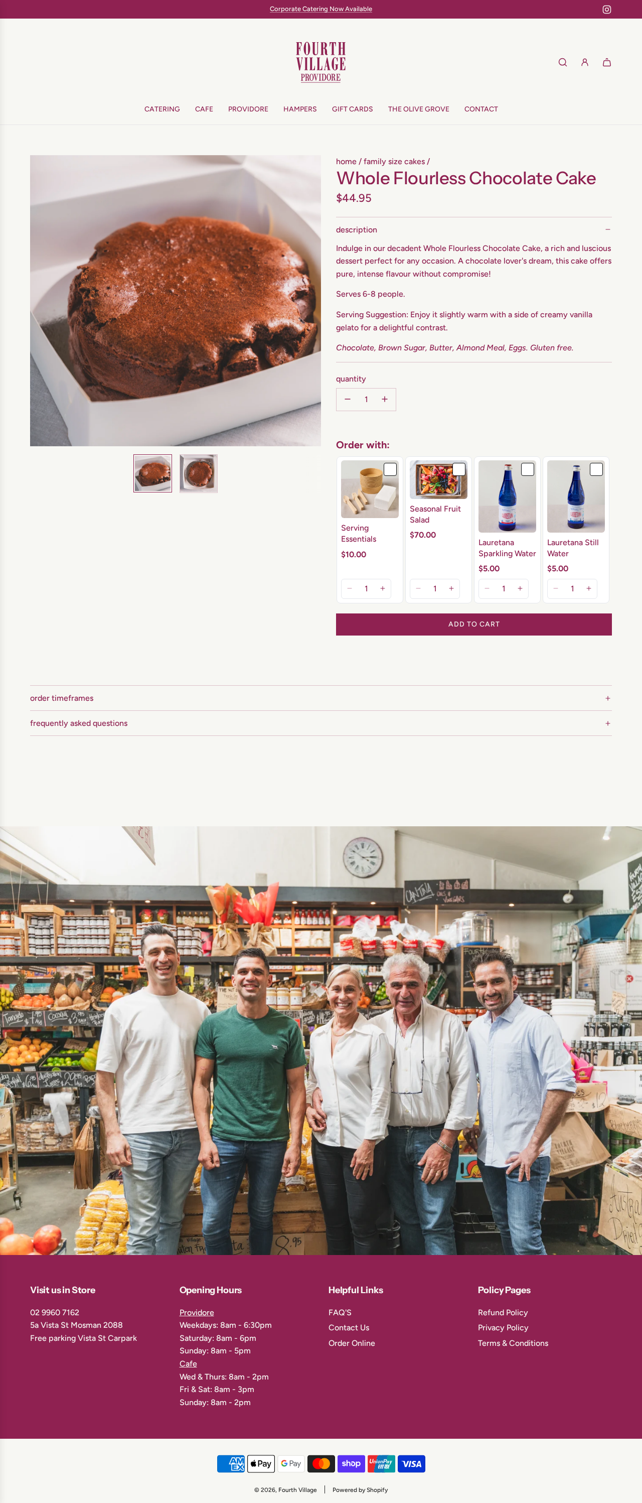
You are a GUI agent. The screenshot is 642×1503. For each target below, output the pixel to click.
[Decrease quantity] (348, 399)
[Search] (563, 62)
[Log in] (585, 62)
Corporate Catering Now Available (321, 9)
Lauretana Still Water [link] (573, 547)
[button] (43, 301)
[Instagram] (607, 10)
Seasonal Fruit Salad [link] (435, 514)
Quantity (351, 379)
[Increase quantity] (385, 399)
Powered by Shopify (360, 1489)
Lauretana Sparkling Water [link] (507, 547)
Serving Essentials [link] (358, 533)
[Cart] (607, 62)
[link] (370, 489)
